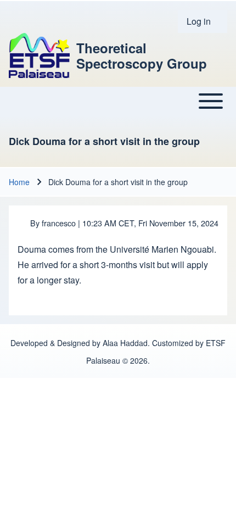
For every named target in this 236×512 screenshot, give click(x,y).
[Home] (39, 55)
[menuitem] (202, 21)
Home (19, 181)
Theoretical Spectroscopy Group (141, 55)
